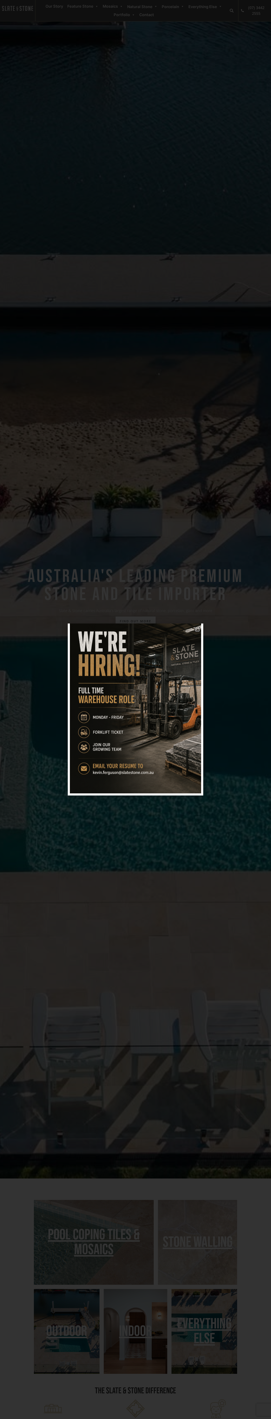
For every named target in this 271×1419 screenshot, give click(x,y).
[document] (135, 709)
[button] (197, 629)
